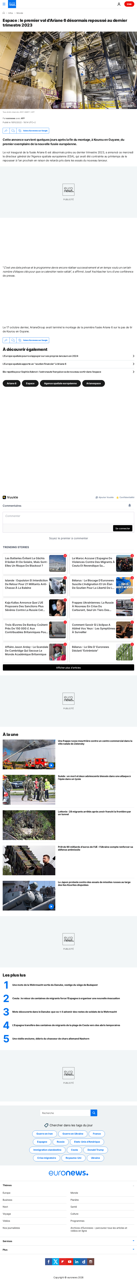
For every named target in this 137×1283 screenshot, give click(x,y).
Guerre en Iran (44, 1133)
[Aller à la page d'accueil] (12, 4)
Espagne (42, 1141)
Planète (75, 1199)
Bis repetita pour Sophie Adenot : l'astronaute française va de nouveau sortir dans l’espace (52, 371)
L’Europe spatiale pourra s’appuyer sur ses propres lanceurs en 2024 (40, 356)
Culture (74, 1213)
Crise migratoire (46, 1157)
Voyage (7, 1213)
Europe (6, 1192)
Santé (74, 1206)
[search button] (94, 1113)
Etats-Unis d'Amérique (87, 1141)
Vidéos (6, 1220)
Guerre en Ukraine (72, 1133)
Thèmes (7, 1185)
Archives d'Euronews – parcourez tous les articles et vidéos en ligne (99, 1229)
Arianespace (93, 383)
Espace (30, 383)
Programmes (77, 1220)
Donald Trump (96, 1149)
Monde (20, 13)
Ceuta (74, 1149)
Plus (5, 1249)
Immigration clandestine (47, 1149)
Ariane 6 (11, 383)
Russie (60, 1141)
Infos (10, 13)
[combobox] (68, 1113)
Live (129, 4)
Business (7, 1199)
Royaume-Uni (73, 1157)
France (97, 1133)
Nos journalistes (11, 1227)
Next (5, 1206)
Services (7, 1241)
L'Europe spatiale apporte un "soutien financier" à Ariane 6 (34, 363)
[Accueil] (4, 13)
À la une (10, 734)
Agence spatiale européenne (60, 383)
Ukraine (95, 1157)
